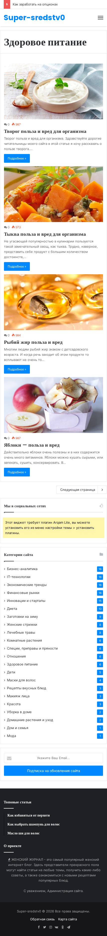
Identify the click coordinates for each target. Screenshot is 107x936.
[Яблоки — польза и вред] (53, 405)
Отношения (16, 656)
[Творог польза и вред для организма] (53, 91)
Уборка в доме (19, 712)
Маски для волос (21, 680)
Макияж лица (18, 696)
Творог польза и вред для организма (45, 131)
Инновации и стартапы (26, 601)
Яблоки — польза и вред (31, 444)
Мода (11, 736)
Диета (12, 609)
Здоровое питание (22, 664)
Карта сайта (67, 919)
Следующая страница (77, 490)
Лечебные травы (21, 632)
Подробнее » (17, 158)
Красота (14, 704)
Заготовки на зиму (22, 617)
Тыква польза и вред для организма (45, 234)
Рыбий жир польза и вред (33, 342)
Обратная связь (42, 919)
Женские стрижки (22, 624)
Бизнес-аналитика (22, 569)
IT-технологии (18, 577)
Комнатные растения (24, 640)
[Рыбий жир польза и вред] (53, 302)
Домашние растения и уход (30, 720)
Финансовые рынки (23, 593)
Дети (11, 672)
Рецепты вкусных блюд (26, 688)
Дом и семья (17, 728)
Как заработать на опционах (35, 4)
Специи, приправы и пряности (32, 648)
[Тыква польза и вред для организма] (53, 194)
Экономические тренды (27, 585)
